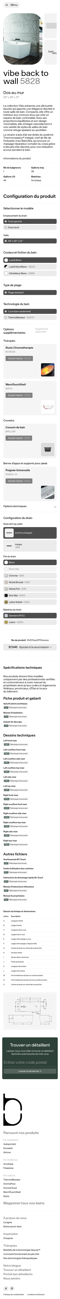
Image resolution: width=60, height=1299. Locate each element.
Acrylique (8, 1164)
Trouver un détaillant (17, 1270)
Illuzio (6, 1196)
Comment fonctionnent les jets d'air (21, 1254)
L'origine (7, 1222)
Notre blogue (12, 1265)
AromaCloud (10, 1188)
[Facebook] (5, 1288)
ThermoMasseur (11, 1179)
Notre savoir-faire (12, 1226)
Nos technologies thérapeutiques (20, 1258)
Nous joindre (11, 1278)
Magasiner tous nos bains (24, 1203)
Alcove (7, 1152)
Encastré (7, 1148)
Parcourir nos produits (21, 1133)
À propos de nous (15, 1218)
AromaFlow (9, 1183)
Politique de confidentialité (13, 1294)
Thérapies (10, 1245)
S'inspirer (8, 1238)
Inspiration (10, 1234)
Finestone (8, 1168)
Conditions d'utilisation (36, 1294)
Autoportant (9, 1144)
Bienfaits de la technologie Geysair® (21, 1250)
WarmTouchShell (12, 1192)
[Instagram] (11, 1288)
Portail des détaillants (18, 1274)
